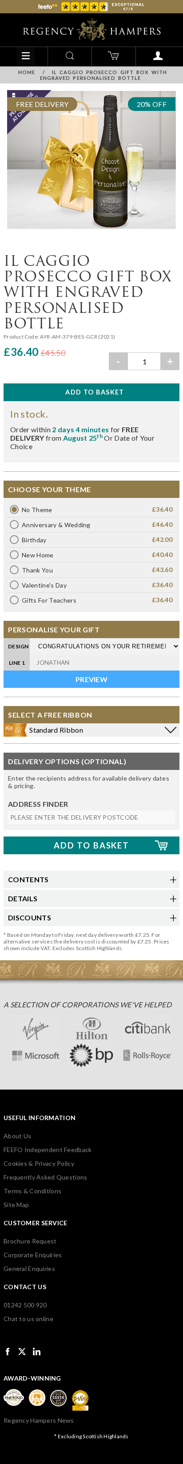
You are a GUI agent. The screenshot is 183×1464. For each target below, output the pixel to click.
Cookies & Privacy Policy (39, 1163)
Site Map (16, 1204)
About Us (17, 1136)
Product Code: (22, 336)
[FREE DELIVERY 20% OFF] (91, 231)
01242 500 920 (25, 1305)
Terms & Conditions (32, 1191)
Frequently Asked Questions (45, 1177)
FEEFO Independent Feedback (48, 1149)
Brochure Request (30, 1241)
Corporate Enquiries (33, 1255)
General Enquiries (29, 1268)
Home (26, 72)
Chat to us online (28, 1318)
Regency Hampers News (39, 1420)
